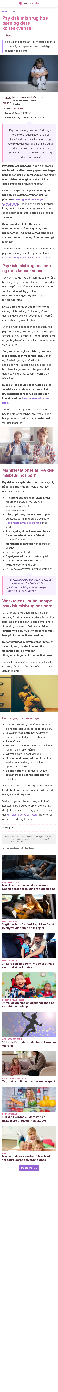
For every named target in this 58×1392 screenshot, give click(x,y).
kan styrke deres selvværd (22, 814)
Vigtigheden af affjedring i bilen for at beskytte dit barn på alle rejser (28, 926)
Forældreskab (8, 11)
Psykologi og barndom (14, 1078)
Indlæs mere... (29, 1168)
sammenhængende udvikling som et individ (27, 257)
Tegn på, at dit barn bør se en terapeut (28, 1081)
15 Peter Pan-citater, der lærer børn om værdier (29, 1043)
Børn (4, 1153)
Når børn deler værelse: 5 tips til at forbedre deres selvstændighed (26, 1158)
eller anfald (24, 522)
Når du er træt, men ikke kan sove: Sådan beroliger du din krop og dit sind (29, 887)
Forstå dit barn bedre (13, 1000)
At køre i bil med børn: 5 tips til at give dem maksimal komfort (28, 965)
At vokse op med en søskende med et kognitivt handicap (28, 1004)
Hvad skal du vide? (11, 882)
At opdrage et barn (12, 1039)
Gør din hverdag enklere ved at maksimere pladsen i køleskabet (24, 1118)
